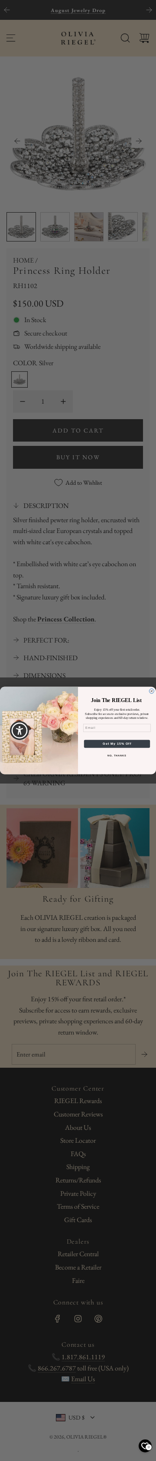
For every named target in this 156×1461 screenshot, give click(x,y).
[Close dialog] (151, 691)
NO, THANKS (117, 756)
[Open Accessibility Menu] (19, 730)
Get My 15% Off (117, 744)
